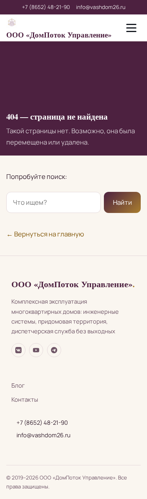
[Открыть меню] (131, 27)
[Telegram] (54, 350)
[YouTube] (36, 350)
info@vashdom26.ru (100, 7)
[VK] (18, 350)
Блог (18, 385)
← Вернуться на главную (45, 233)
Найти (122, 202)
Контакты (24, 399)
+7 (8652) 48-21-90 (46, 7)
